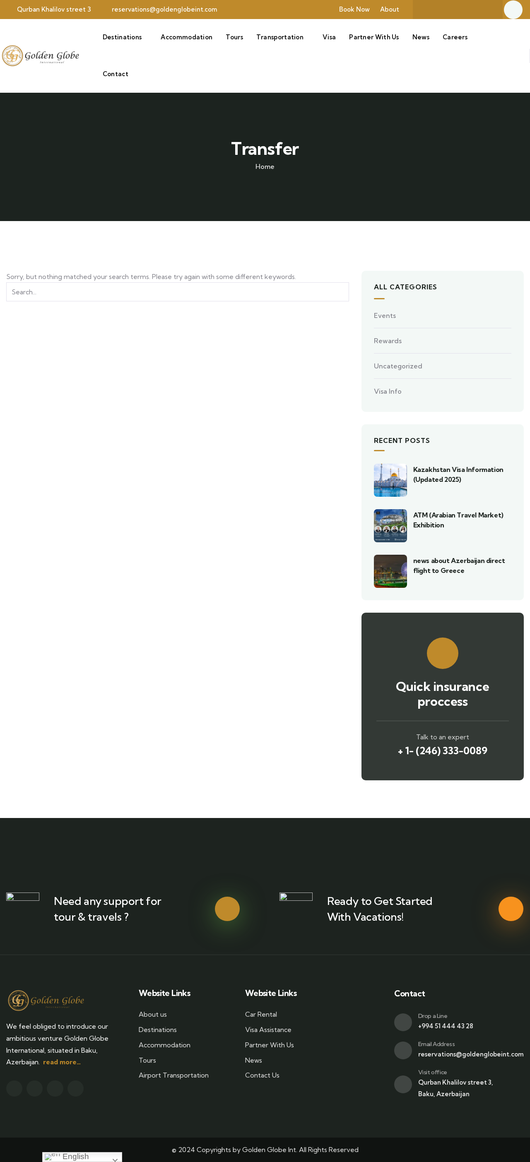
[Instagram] (469, 9)
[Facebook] (437, 9)
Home (265, 166)
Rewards (388, 341)
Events (385, 315)
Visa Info (388, 391)
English (74, 1156)
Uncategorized (398, 366)
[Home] (40, 55)
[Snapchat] (453, 9)
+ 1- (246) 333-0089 (442, 750)
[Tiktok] (485, 9)
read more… (62, 1062)
